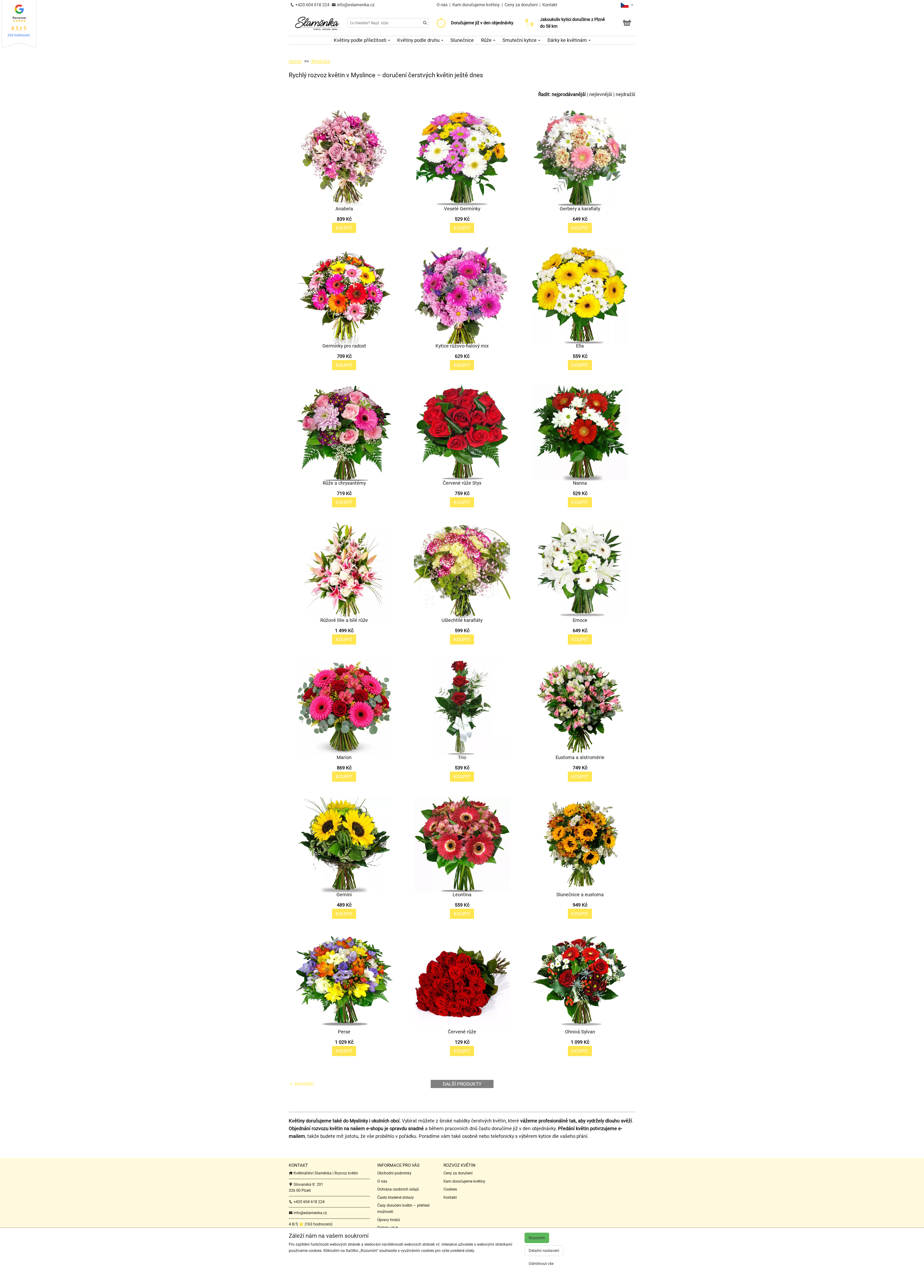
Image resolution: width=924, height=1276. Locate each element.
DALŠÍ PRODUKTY (462, 1084)
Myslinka (320, 61)
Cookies (450, 1189)
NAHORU (304, 1084)
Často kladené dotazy (395, 1197)
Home (295, 61)
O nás (443, 4)
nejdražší (625, 94)
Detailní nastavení (544, 1250)
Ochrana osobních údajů (398, 1189)
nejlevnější (600, 94)
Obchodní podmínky (394, 1173)
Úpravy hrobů (388, 1220)
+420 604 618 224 (311, 4)
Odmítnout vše (541, 1263)
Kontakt (549, 4)
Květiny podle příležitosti (361, 40)
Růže (487, 40)
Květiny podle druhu (419, 40)
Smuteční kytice (520, 40)
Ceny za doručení (521, 4)
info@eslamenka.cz (355, 4)
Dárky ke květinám (567, 40)
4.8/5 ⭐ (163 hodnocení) (311, 1224)
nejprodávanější (569, 94)
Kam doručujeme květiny (476, 4)
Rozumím (537, 1238)
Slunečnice (462, 40)
